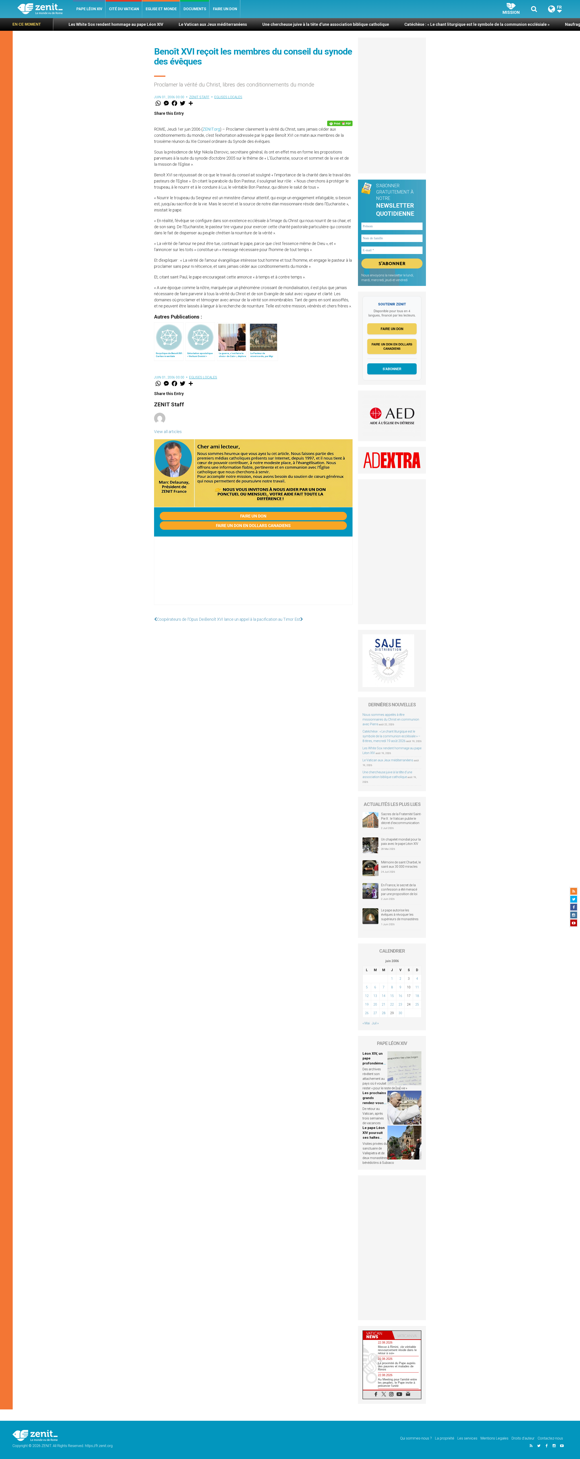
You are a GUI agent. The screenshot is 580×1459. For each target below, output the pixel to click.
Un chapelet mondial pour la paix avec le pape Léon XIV (401, 842)
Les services (467, 1438)
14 (383, 996)
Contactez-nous (550, 1438)
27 (375, 1013)
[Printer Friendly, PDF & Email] (340, 123)
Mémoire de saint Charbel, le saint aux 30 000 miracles (401, 864)
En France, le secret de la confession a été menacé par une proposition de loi (399, 889)
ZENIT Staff (199, 97)
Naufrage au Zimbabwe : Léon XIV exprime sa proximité (524, 24)
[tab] (377, 1335)
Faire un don (225, 9)
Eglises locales (228, 97)
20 (375, 1004)
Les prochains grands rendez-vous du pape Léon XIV (374, 1102)
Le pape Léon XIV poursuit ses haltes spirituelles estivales (373, 1137)
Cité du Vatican (124, 9)
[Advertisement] (253, 575)
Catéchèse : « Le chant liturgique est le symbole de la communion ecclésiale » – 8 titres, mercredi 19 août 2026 (391, 736)
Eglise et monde (161, 9)
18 (417, 996)
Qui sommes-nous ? (416, 1438)
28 (383, 1013)
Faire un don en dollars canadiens (253, 525)
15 (392, 996)
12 (367, 996)
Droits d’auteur (523, 1438)
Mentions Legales (494, 1438)
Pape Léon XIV (89, 9)
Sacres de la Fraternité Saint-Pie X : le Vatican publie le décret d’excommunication (401, 818)
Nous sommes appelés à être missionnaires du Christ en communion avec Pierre (390, 719)
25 (417, 1004)
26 (367, 1013)
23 (400, 1004)
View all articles (168, 431)
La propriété (444, 1438)
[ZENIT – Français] (45, 9)
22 (392, 1004)
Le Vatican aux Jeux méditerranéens (120, 24)
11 (417, 987)
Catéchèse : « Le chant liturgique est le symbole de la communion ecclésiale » (384, 24)
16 (400, 996)
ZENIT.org (211, 129)
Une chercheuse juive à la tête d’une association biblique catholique (233, 24)
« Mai (366, 1023)
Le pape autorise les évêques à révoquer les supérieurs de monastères (399, 914)
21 (383, 1004)
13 (375, 996)
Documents (195, 9)
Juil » (375, 1023)
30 (400, 1013)
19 (367, 1004)
